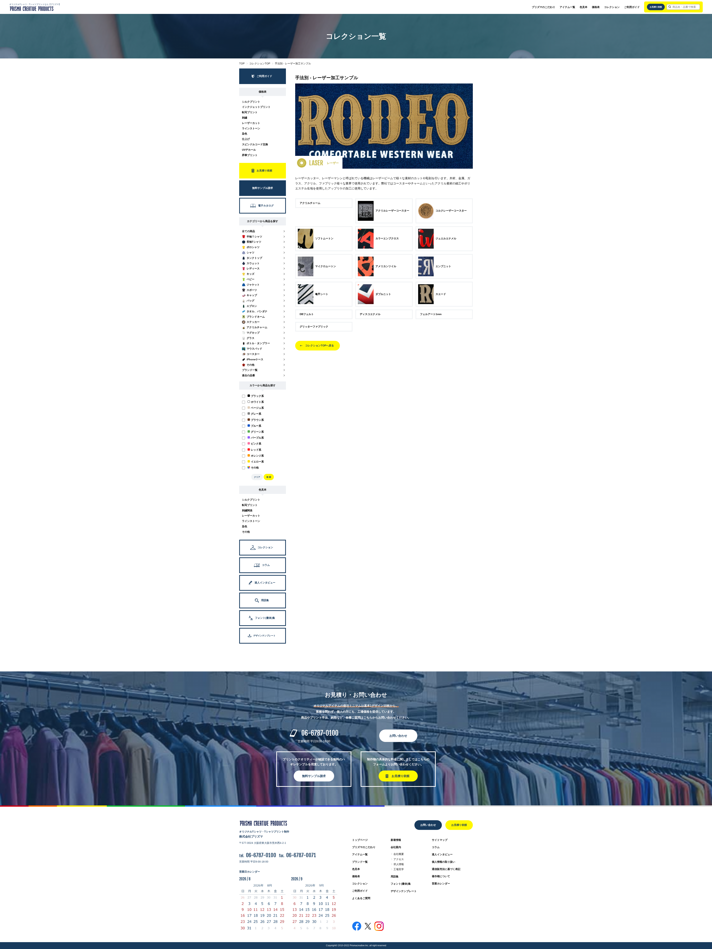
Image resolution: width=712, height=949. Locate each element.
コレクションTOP (259, 63)
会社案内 (396, 847)
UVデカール (249, 149)
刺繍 (244, 117)
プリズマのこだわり (543, 7)
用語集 (394, 876)
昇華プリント (250, 155)
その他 (246, 531)
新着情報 (396, 839)
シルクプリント (251, 101)
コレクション (612, 7)
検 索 (268, 477)
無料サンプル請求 (314, 776)
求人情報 (398, 864)
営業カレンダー (441, 883)
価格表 (596, 7)
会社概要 (398, 854)
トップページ (360, 839)
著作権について (441, 876)
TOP (242, 63)
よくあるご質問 (361, 898)
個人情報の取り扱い (443, 861)
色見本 (583, 7)
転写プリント (250, 112)
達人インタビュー (442, 854)
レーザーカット (251, 123)
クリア (257, 477)
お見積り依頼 (656, 7)
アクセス (398, 859)
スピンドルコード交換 (255, 144)
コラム (436, 847)
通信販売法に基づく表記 (446, 869)
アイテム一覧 (567, 7)
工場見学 (398, 869)
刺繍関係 (247, 510)
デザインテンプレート (404, 891)
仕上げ (246, 138)
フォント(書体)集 (401, 883)
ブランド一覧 (360, 861)
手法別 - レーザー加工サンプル (293, 63)
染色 (244, 133)
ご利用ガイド (632, 7)
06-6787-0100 (319, 733)
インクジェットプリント (256, 106)
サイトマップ (439, 839)
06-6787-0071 (301, 855)
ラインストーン (251, 128)
